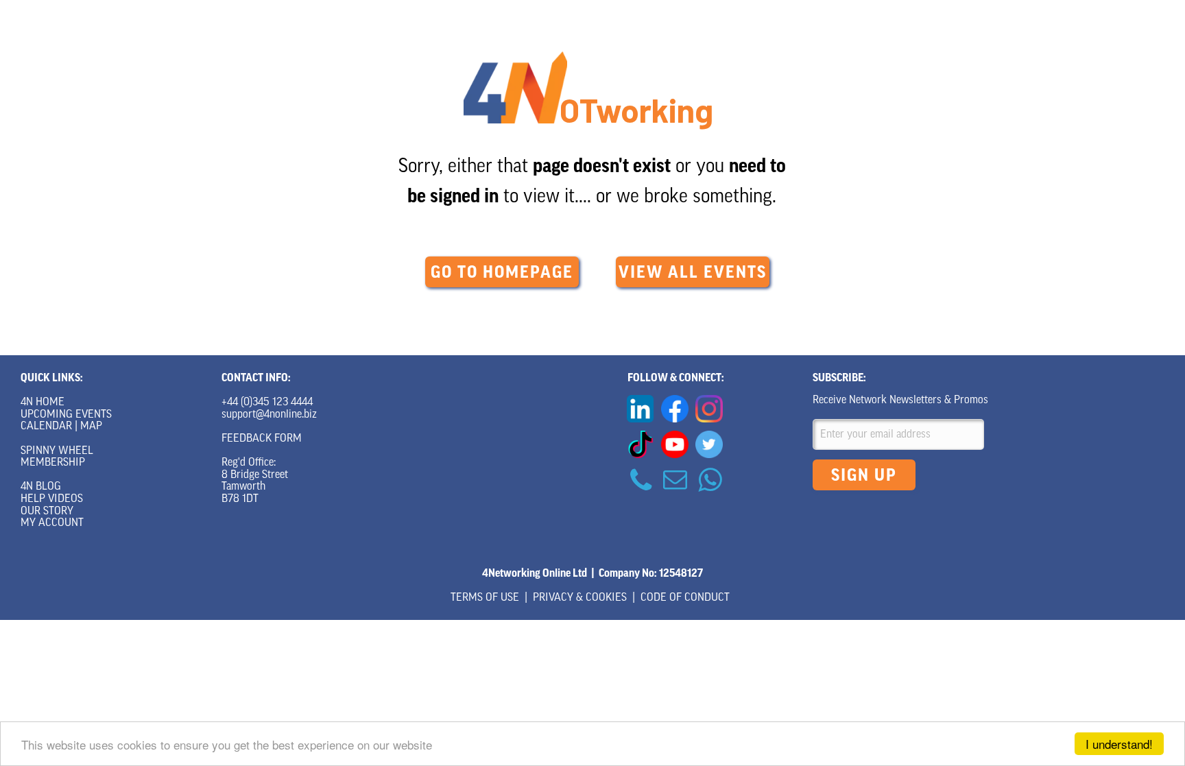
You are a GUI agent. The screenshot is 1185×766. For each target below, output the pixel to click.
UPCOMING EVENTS (66, 414)
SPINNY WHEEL (57, 451)
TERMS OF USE (485, 598)
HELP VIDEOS (52, 499)
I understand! (1119, 743)
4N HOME (42, 402)
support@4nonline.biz (269, 414)
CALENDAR (46, 426)
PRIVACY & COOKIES (580, 598)
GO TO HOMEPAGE (502, 272)
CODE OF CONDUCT (685, 598)
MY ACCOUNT (52, 523)
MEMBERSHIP (53, 462)
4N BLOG (41, 486)
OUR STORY (47, 511)
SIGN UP (864, 475)
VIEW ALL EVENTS (693, 272)
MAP (91, 426)
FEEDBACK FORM (262, 438)
